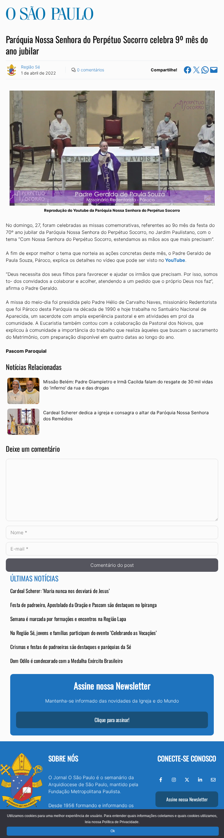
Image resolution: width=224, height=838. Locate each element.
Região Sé (30, 66)
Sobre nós (63, 758)
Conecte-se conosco (187, 758)
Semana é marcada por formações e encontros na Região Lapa (68, 618)
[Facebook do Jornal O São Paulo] (161, 780)
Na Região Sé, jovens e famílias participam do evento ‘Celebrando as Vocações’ (83, 632)
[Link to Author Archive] (12, 70)
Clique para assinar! (112, 720)
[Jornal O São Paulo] (49, 18)
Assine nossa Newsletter (187, 799)
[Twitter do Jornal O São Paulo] (187, 780)
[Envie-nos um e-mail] (213, 780)
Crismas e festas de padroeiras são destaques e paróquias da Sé (70, 646)
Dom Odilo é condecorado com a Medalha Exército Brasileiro (66, 660)
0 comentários (90, 69)
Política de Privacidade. (120, 822)
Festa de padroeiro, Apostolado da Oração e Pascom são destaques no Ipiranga (83, 604)
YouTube (175, 260)
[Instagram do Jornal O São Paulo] (174, 780)
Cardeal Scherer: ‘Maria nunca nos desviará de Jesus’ (60, 590)
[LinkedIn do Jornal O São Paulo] (200, 780)
